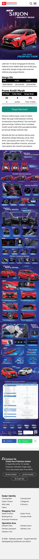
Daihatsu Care (25, 529)
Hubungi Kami (25, 498)
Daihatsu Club (7, 532)
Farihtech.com (19, 541)
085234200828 (11, 474)
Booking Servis (7, 516)
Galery (4, 507)
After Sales (6, 504)
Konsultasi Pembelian (10, 519)
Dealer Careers (7, 501)
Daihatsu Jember (23, 461)
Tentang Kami (7, 498)
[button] (9, 441)
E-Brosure (24, 504)
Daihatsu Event (25, 526)
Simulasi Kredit (25, 516)
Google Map (20, 479)
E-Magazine (24, 501)
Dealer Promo (25, 513)
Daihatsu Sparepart (9, 529)
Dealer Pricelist (7, 513)
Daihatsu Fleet (7, 526)
